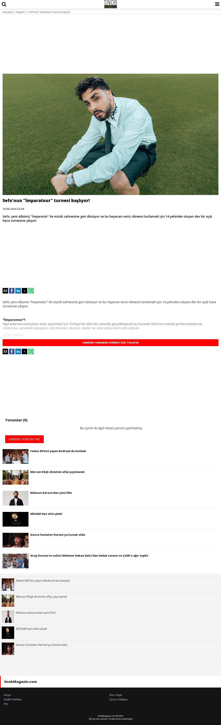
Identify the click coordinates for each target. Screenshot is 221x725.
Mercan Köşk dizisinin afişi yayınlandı (57, 472)
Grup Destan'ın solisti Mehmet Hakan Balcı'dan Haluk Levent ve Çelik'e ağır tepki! (89, 555)
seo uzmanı (101, 718)
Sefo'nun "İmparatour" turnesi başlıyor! (49, 11)
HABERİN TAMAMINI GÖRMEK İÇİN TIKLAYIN (110, 342)
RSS (6, 704)
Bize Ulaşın (115, 695)
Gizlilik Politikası (13, 699)
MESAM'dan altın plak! (47, 514)
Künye (7, 695)
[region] (110, 42)
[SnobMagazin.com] (110, 4)
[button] (5, 290)
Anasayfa (8, 11)
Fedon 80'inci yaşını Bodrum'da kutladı (58, 451)
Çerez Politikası (118, 699)
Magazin (20, 11)
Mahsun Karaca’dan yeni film (51, 493)
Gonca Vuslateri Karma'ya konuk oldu (57, 535)
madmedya (126, 718)
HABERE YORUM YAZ (24, 439)
